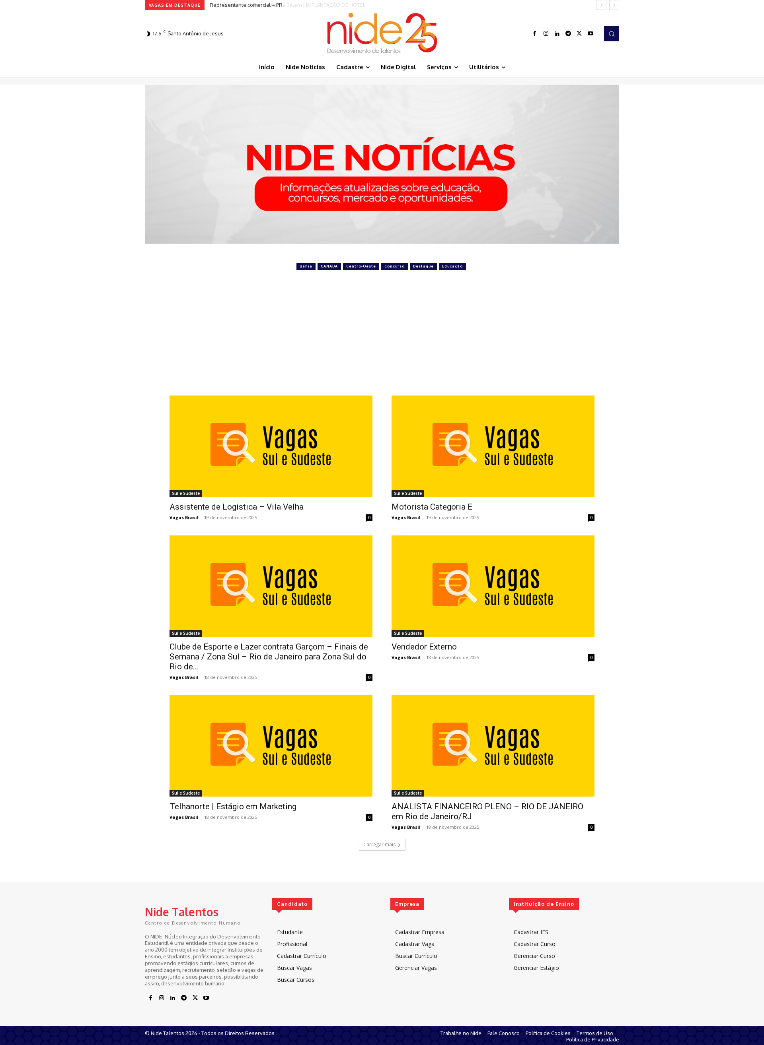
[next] (614, 5)
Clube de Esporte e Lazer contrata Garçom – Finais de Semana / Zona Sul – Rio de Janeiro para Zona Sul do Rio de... (269, 656)
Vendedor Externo (424, 646)
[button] (611, 33)
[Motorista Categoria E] (493, 446)
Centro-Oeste (361, 266)
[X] (579, 33)
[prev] (601, 5)
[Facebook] (534, 33)
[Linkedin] (557, 33)
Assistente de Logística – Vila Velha (237, 507)
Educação (452, 266)
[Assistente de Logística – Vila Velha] (271, 446)
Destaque (423, 266)
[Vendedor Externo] (493, 586)
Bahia (306, 266)
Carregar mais (379, 844)
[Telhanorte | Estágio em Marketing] (271, 746)
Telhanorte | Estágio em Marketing (233, 806)
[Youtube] (590, 33)
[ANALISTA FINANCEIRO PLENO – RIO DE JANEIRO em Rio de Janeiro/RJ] (493, 746)
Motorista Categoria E (432, 507)
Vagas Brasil (184, 517)
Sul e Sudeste (186, 493)
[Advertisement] (382, 336)
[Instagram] (546, 33)
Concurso (394, 266)
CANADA (329, 266)
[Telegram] (568, 33)
